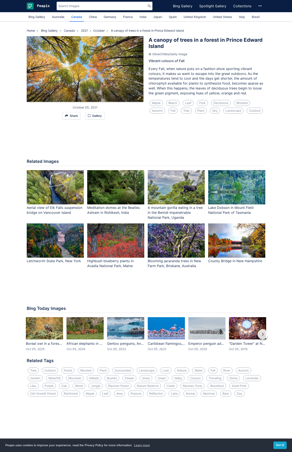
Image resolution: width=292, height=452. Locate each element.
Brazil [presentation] (256, 17)
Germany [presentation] (110, 17)
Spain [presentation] (173, 17)
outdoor (255, 110)
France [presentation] (128, 17)
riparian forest (118, 386)
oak (64, 386)
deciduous (221, 103)
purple (48, 386)
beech (172, 103)
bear (226, 393)
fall (173, 110)
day (239, 393)
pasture (136, 393)
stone (233, 378)
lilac (33, 386)
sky (215, 110)
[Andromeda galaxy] (31, 69)
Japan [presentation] (157, 17)
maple (156, 103)
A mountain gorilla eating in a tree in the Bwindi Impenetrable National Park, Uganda (175, 212)
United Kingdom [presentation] (195, 17)
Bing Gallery (182, 6)
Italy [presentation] (242, 17)
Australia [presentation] (58, 17)
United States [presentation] (222, 17)
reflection (156, 393)
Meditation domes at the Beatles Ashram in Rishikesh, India (113, 210)
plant (200, 110)
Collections (242, 6)
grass (146, 378)
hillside (94, 378)
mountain (74, 378)
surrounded (123, 370)
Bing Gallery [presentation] (36, 17)
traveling (215, 378)
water (199, 370)
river (226, 370)
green (162, 378)
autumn (157, 110)
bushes (112, 378)
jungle (95, 386)
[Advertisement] (146, 141)
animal (190, 393)
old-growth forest (43, 393)
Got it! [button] (280, 445)
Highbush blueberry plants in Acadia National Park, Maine (110, 263)
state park (239, 386)
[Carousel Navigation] (146, 337)
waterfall (54, 378)
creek (171, 386)
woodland (217, 386)
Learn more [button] (142, 445)
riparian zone (192, 386)
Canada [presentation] (76, 17)
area (119, 393)
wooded (242, 103)
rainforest (71, 393)
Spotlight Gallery (212, 6)
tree (186, 110)
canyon (195, 378)
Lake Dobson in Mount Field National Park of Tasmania (231, 210)
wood (79, 386)
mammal (209, 393)
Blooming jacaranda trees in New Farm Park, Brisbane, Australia (174, 263)
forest (68, 370)
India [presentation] (143, 17)
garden (35, 378)
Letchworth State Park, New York (54, 261)
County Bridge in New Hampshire (235, 261)
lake (174, 393)
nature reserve (148, 386)
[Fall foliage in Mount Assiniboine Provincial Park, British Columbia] (139, 69)
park (202, 103)
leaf (188, 103)
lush (165, 370)
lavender (252, 378)
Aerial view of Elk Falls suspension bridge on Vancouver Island (54, 210)
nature (182, 370)
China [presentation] (93, 17)
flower (129, 378)
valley (178, 378)
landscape (233, 110)
